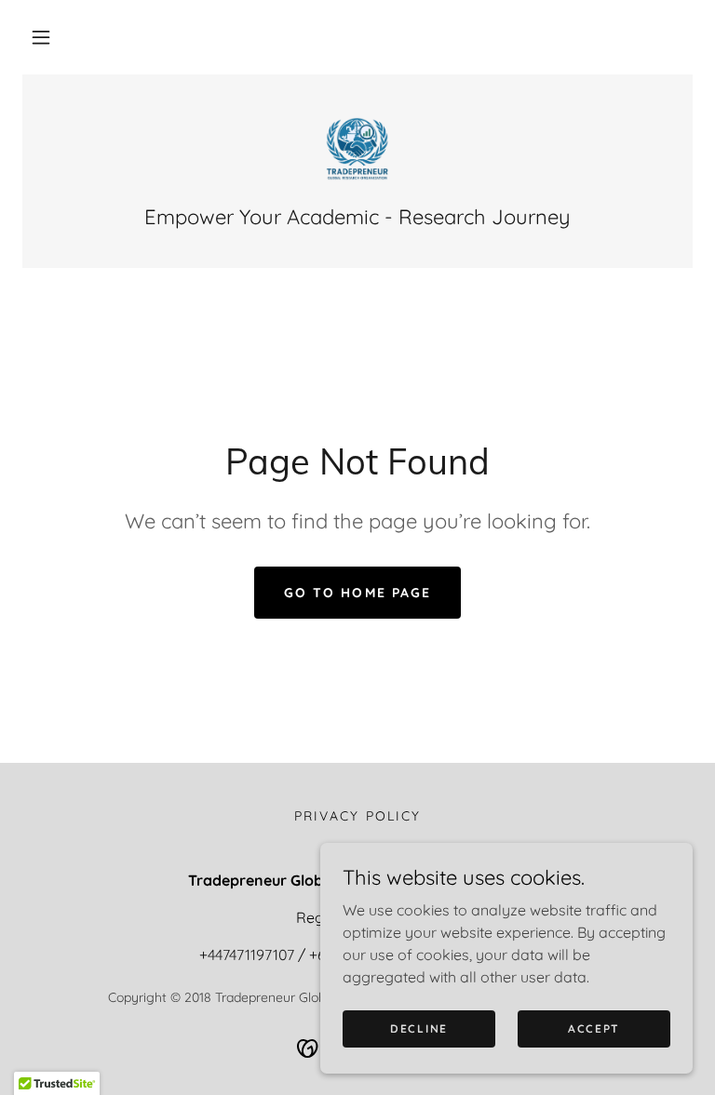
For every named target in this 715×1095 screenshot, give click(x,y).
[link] (357, 149)
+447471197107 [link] (246, 954)
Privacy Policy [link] (357, 816)
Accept (594, 1028)
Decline (419, 1028)
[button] (41, 37)
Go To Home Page (357, 592)
